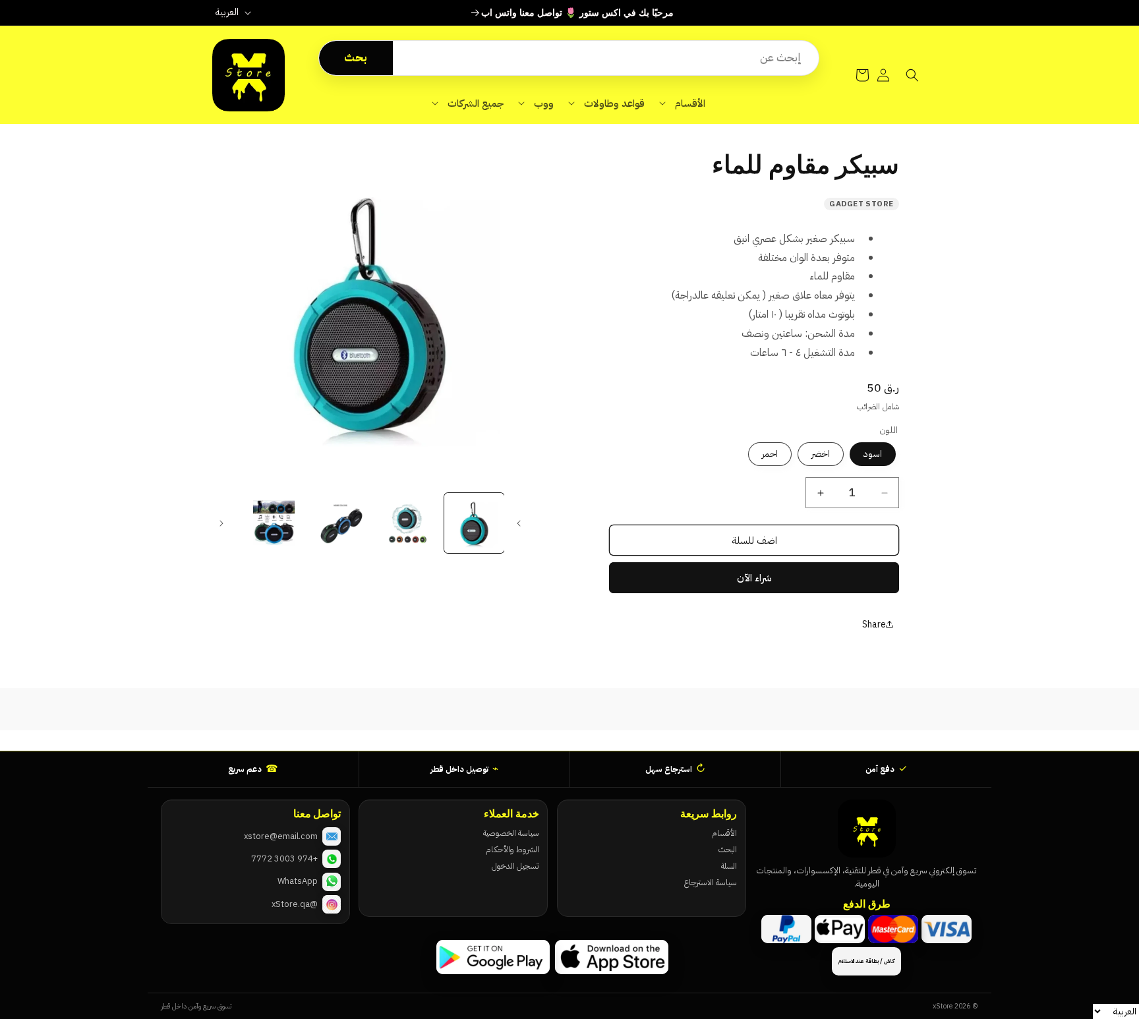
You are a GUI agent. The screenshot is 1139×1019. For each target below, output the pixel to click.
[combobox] (606, 58)
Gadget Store (861, 204)
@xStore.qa (295, 904)
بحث (355, 57)
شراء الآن (754, 578)
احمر (770, 454)
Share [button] (874, 624)
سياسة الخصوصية (511, 833)
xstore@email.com (281, 836)
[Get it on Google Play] (493, 957)
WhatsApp (297, 881)
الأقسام (724, 833)
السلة (729, 865)
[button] (682, 103)
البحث (727, 849)
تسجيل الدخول (515, 865)
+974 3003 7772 (284, 858)
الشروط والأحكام (512, 849)
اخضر (820, 454)
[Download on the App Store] (611, 957)
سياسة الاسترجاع (710, 882)
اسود (872, 454)
